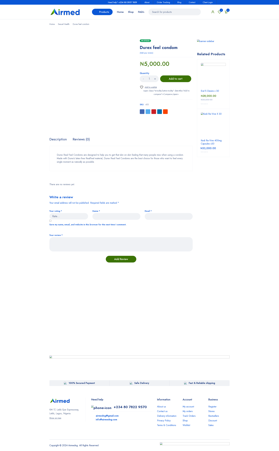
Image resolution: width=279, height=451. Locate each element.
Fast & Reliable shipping (202, 383)
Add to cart (175, 79)
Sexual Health (63, 24)
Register (212, 406)
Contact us (162, 411)
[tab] (58, 139)
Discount (212, 420)
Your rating (55, 211)
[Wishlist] (148, 87)
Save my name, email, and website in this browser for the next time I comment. (87, 224)
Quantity (144, 73)
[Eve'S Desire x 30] (213, 75)
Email (148, 211)
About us (161, 406)
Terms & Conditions (166, 425)
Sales (211, 425)
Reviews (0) (81, 139)
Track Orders (189, 416)
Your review (56, 235)
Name (96, 211)
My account (188, 406)
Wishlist (221, 10)
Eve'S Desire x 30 (210, 91)
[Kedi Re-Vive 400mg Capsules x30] (213, 124)
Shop (185, 420)
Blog (179, 2)
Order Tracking (163, 2)
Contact (192, 2)
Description (58, 139)
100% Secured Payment (82, 383)
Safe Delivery (141, 383)
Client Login (208, 2)
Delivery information (166, 416)
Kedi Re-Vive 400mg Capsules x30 (211, 142)
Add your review (146, 53)
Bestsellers (213, 416)
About (146, 2)
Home (52, 24)
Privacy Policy (164, 420)
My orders (188, 411)
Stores (211, 411)
